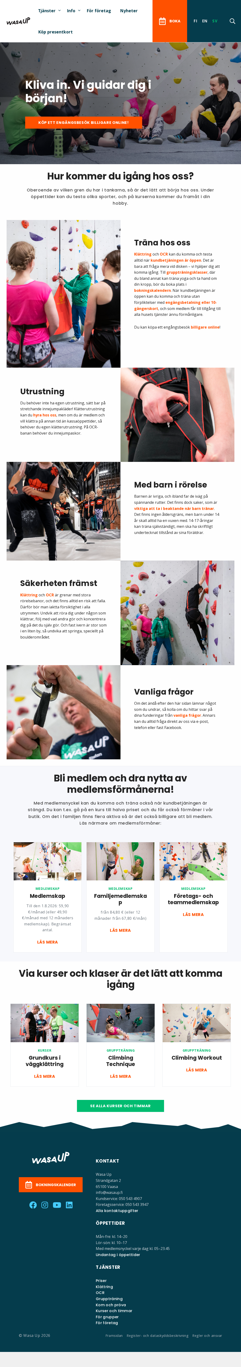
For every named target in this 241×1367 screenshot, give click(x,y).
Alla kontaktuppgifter (117, 1210)
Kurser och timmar (114, 1311)
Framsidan (114, 1335)
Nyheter (129, 10)
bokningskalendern (152, 290)
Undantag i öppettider (118, 1254)
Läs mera (47, 942)
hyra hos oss (44, 415)
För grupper (107, 1317)
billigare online (205, 327)
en (205, 21)
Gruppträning (121, 1050)
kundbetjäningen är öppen (176, 260)
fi (195, 21)
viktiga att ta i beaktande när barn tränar (174, 508)
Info (71, 10)
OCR (164, 254)
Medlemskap (48, 888)
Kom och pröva (111, 1305)
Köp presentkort (55, 32)
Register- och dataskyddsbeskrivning (158, 1335)
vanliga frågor (187, 715)
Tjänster (47, 10)
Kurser (44, 1050)
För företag (99, 10)
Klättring (143, 254)
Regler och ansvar (207, 1335)
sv (214, 21)
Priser (101, 1280)
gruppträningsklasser (187, 272)
